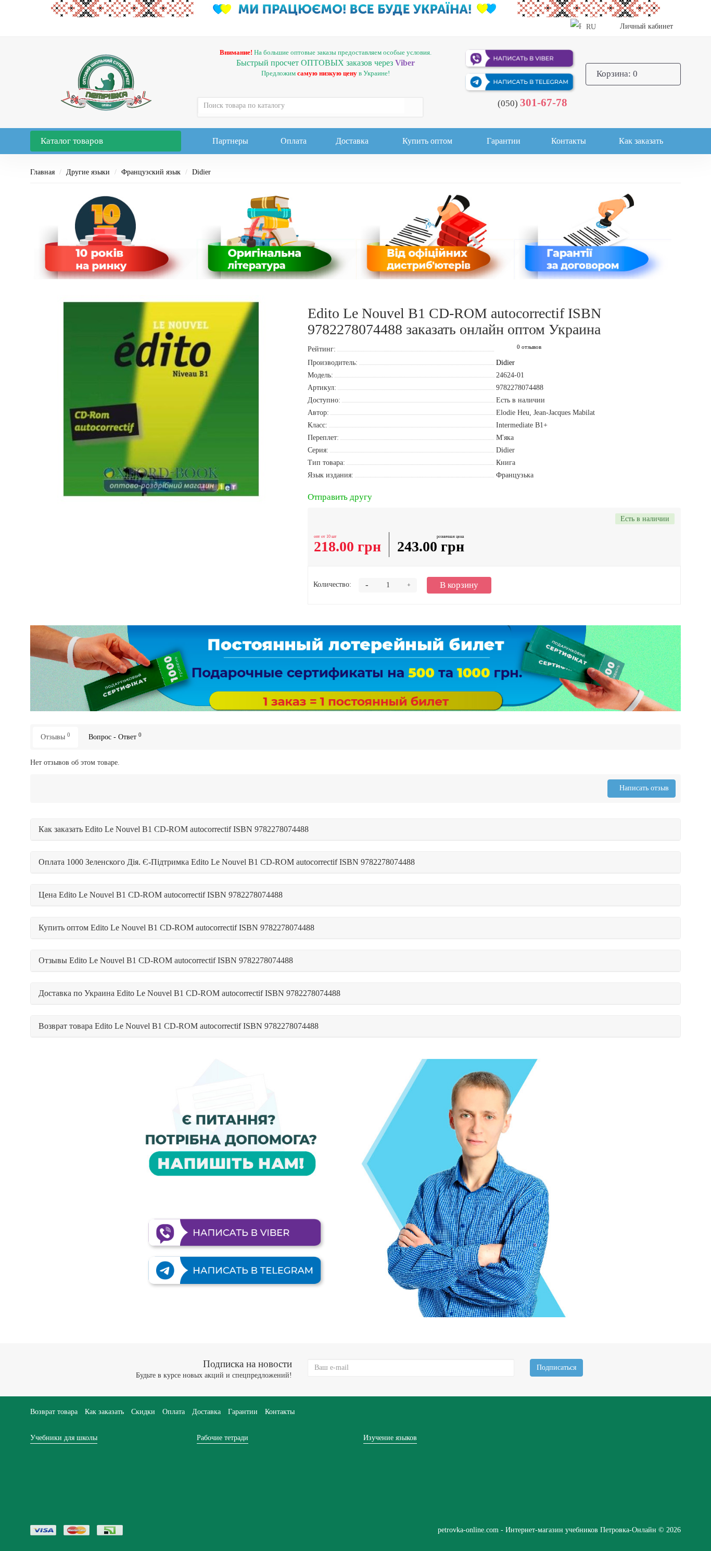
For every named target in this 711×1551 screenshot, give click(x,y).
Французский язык (151, 172)
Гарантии (503, 140)
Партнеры (230, 140)
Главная (42, 172)
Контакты (568, 140)
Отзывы (55, 736)
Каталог (72, 141)
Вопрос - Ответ (115, 736)
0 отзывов (529, 347)
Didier (201, 172)
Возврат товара (54, 1412)
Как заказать (641, 140)
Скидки (143, 1412)
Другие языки (88, 172)
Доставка (352, 140)
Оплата (294, 140)
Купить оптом (427, 140)
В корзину (459, 585)
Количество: (332, 584)
